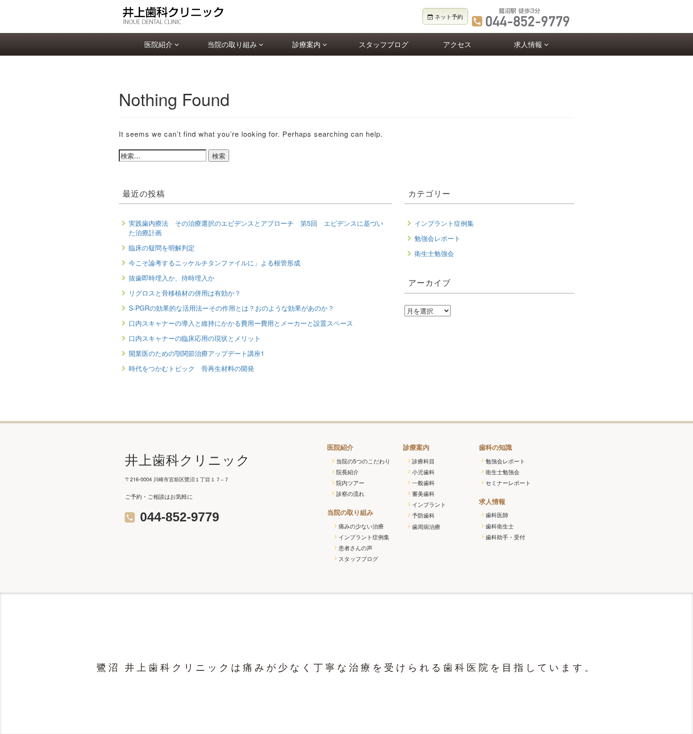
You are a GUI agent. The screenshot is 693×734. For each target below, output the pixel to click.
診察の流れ (350, 493)
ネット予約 (448, 16)
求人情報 (529, 44)
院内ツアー (350, 482)
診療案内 (307, 44)
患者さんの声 (355, 548)
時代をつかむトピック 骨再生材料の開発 (191, 368)
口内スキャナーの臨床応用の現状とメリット (195, 338)
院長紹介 (347, 472)
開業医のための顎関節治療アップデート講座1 (196, 353)
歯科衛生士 (500, 526)
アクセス (457, 44)
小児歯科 (423, 472)
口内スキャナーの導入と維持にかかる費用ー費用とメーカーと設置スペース (241, 323)
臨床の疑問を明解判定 (162, 247)
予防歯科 (423, 515)
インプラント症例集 (444, 223)
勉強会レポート (437, 238)
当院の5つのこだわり (363, 461)
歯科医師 (497, 515)
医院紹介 (159, 44)
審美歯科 (423, 493)
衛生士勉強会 (434, 253)
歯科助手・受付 (505, 537)
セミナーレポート (508, 482)
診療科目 (423, 461)
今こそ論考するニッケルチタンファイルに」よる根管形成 (214, 262)
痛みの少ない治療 (361, 526)
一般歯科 (423, 482)
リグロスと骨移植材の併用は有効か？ (185, 292)
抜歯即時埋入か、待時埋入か (171, 277)
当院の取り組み (233, 44)
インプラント (429, 504)
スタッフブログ (383, 44)
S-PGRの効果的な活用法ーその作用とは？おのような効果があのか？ (231, 308)
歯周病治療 (426, 526)
